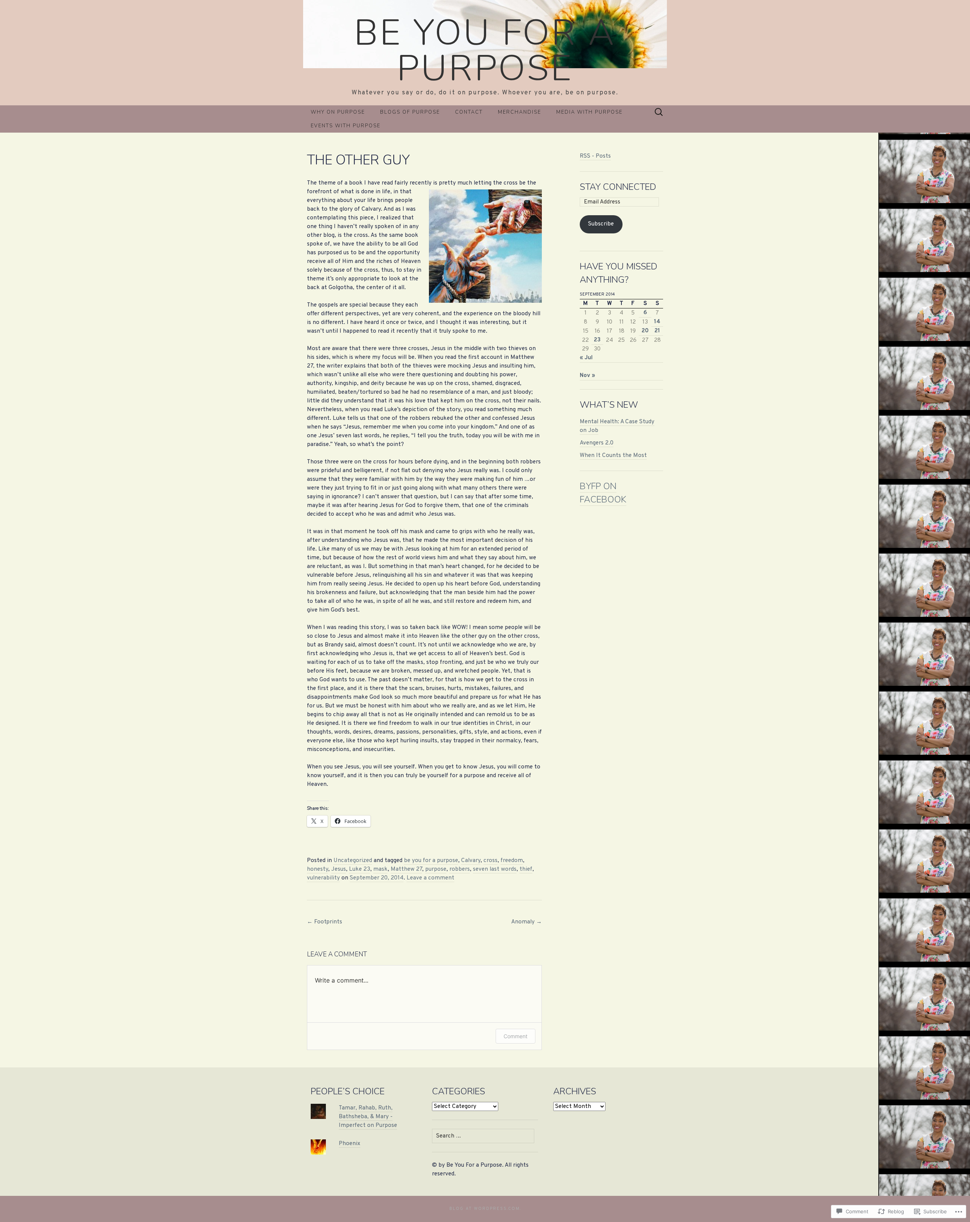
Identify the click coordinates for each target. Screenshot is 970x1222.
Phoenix (349, 1143)
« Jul (586, 357)
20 (645, 331)
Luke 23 (359, 869)
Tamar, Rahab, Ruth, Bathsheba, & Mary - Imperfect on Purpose (368, 1116)
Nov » (587, 375)
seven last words (494, 869)
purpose (435, 869)
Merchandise (519, 112)
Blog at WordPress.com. (485, 1208)
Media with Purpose (589, 112)
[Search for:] (659, 112)
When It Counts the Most (613, 455)
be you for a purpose (431, 860)
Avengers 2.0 (596, 443)
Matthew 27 (406, 869)
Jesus (338, 869)
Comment (515, 1036)
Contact (469, 112)
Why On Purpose (338, 112)
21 (657, 331)
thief (525, 869)
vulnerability (323, 878)
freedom (512, 860)
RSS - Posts (595, 156)
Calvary (470, 860)
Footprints (324, 922)
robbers (459, 869)
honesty (317, 869)
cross (490, 860)
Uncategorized (352, 860)
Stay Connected (618, 187)
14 (657, 321)
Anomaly (526, 922)
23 (597, 340)
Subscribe (601, 224)
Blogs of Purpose (410, 112)
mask (380, 869)
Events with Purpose (345, 125)
